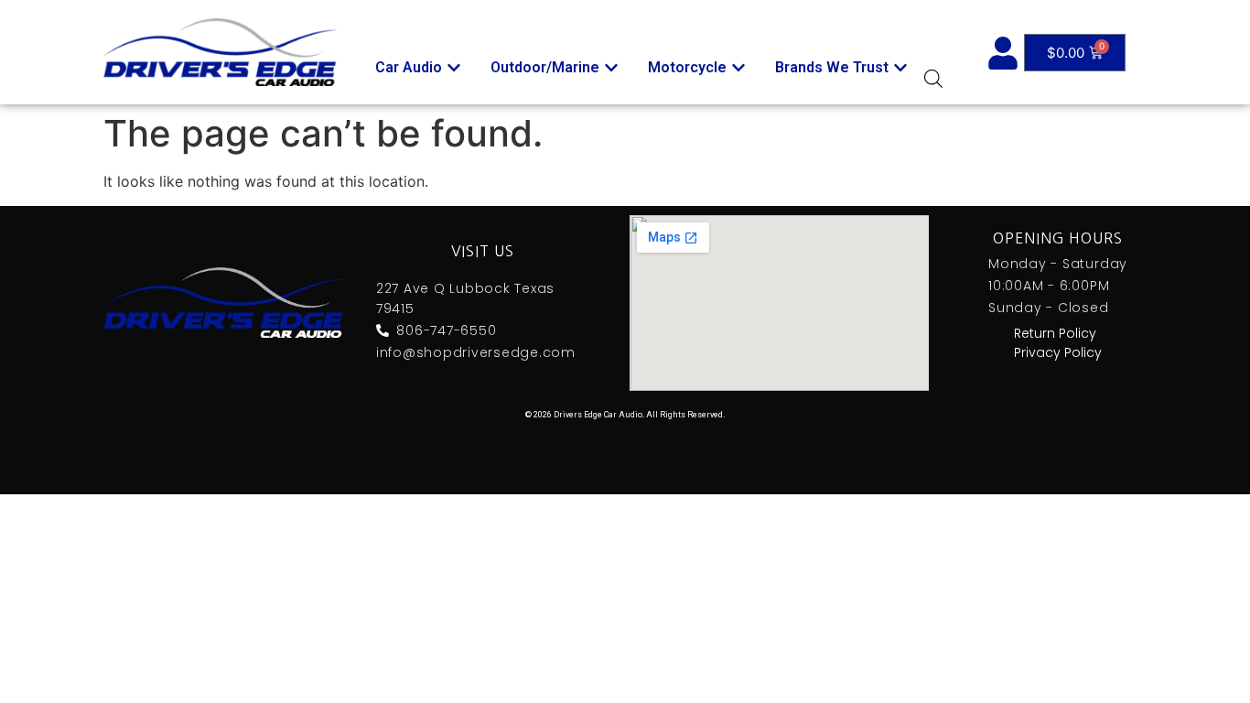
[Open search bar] (933, 78)
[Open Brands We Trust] (900, 68)
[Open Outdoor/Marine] (611, 68)
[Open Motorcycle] (738, 68)
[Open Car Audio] (454, 68)
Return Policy (1055, 333)
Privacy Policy (1058, 352)
